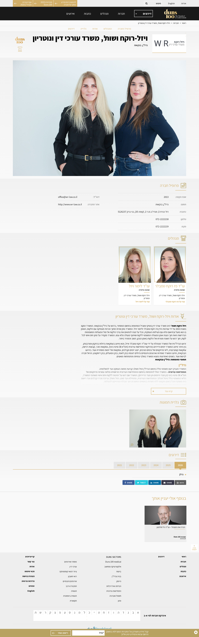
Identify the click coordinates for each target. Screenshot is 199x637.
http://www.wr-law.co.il (70, 204)
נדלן (181, 474)
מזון (119, 600)
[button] (157, 428)
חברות (121, 13)
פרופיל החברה (124, 28)
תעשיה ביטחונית (70, 595)
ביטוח (118, 571)
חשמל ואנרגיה (115, 595)
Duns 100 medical (113, 561)
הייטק (118, 581)
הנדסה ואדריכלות (113, 586)
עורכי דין (73, 566)
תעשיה (74, 591)
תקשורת (73, 600)
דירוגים (71, 28)
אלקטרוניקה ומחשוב (112, 566)
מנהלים (104, 13)
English (171, 3)
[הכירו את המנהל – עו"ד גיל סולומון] (165, 524)
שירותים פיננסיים (70, 581)
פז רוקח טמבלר (170, 275)
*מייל (101, 632)
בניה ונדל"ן (116, 576)
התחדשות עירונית (113, 591)
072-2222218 (162, 219)
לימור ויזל (134, 275)
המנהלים (108, 28)
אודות (183, 3)
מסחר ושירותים (70, 561)
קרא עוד (168, 391)
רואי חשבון (72, 576)
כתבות (87, 13)
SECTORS (113, 556)
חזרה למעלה (194, 549)
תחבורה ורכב (71, 586)
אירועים (70, 13)
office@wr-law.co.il (67, 196)
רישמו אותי (63, 632)
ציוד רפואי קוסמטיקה (68, 571)
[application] (143, 13)
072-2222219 (162, 226)
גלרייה (83, 28)
